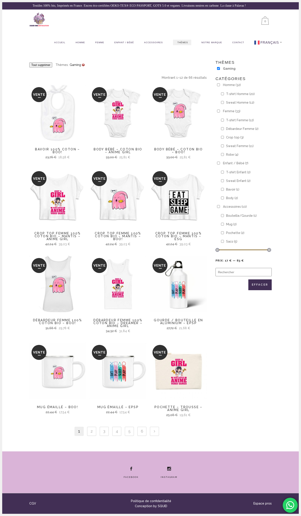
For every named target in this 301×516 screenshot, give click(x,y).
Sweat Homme (240, 102)
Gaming (229, 68)
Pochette (235, 233)
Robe (232, 154)
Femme (231, 111)
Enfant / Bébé (235, 163)
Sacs (231, 241)
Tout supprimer (40, 65)
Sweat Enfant (238, 181)
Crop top (235, 137)
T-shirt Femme (240, 120)
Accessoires (235, 206)
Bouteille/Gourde (241, 215)
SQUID (162, 506)
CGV (32, 503)
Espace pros (262, 503)
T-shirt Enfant (238, 172)
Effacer (260, 284)
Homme (232, 85)
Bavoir (232, 189)
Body (232, 198)
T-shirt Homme (240, 94)
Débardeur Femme (242, 129)
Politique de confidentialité (151, 501)
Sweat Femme (240, 146)
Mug (231, 224)
